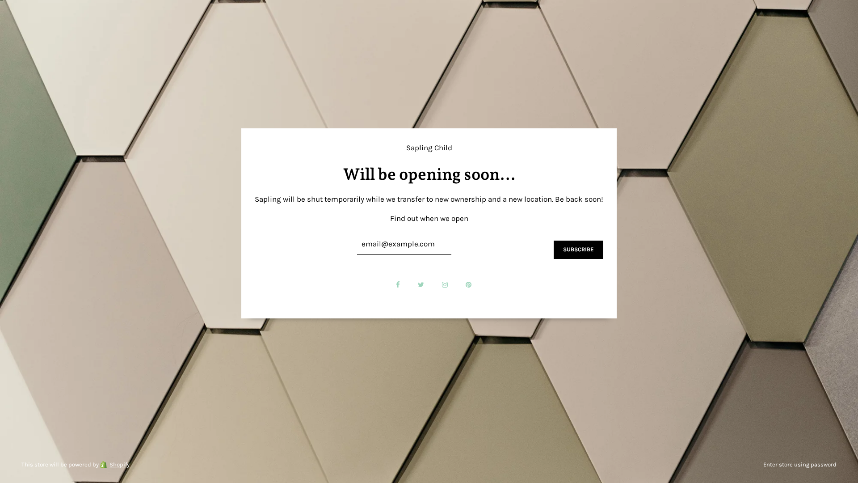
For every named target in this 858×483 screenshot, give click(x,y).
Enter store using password (800, 464)
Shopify (119, 464)
